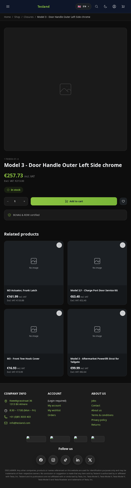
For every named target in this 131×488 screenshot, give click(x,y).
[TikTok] (65, 460)
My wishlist (54, 410)
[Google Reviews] (36, 439)
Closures (29, 16)
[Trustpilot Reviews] (60, 439)
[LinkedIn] (78, 460)
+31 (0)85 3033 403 (20, 416)
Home (7, 16)
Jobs (93, 400)
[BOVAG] (80, 439)
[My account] (114, 6)
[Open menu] (8, 6)
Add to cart (76, 201)
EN (83, 6)
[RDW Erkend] (98, 439)
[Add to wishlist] (123, 201)
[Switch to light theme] (105, 6)
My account (54, 405)
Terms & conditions (102, 415)
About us (96, 410)
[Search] (96, 6)
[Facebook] (41, 460)
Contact (95, 405)
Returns (95, 424)
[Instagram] (53, 460)
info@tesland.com (20, 423)
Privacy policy (99, 419)
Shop (17, 16)
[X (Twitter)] (90, 460)
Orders (52, 415)
